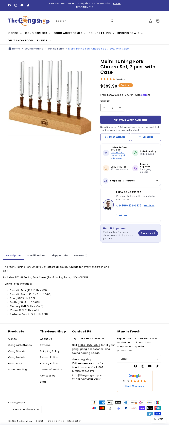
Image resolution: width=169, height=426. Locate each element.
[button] (14, 33)
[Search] (112, 21)
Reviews (45, 345)
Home (16, 48)
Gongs (12, 339)
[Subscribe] (157, 358)
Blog (43, 381)
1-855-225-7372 (130, 205)
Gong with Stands (20, 345)
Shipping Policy (50, 351)
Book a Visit (148, 233)
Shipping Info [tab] (60, 255)
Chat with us (117, 137)
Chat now (122, 215)
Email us (148, 137)
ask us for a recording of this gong (118, 155)
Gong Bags (15, 363)
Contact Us (47, 375)
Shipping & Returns (122, 180)
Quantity (105, 100)
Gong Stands (17, 351)
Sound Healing (34, 48)
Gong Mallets (17, 357)
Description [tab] (13, 255)
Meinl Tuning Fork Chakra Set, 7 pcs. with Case (98, 48)
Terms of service (55, 421)
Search (39, 421)
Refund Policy (49, 357)
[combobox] (84, 21)
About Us (46, 339)
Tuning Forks (56, 48)
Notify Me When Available (131, 120)
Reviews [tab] (80, 255)
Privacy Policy (49, 363)
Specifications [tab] (36, 255)
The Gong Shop (25, 421)
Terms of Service (51, 369)
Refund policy (74, 421)
